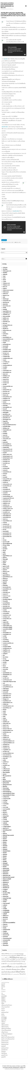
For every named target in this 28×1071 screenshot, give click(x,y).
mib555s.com (6, 505)
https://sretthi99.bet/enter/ (9, 424)
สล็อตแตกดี (5, 884)
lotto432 (5, 473)
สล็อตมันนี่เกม (6, 865)
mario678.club (6, 494)
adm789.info (6, 302)
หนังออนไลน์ (5, 896)
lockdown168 (6, 468)
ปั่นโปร (3, 1008)
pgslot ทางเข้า (6, 566)
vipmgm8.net (6, 744)
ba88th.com (6, 318)
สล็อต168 (5, 837)
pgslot (3, 985)
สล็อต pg (5, 833)
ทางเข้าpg (5, 800)
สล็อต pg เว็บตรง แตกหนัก (8, 835)
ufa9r (4, 716)
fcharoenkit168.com (8, 386)
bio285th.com (6, 340)
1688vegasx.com (7, 271)
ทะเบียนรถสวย (6, 796)
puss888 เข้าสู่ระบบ (7, 599)
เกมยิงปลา (5, 905)
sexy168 (5, 637)
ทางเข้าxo (5, 802)
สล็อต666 (5, 845)
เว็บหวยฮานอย (6, 934)
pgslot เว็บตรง (6, 568)
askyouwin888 (6, 316)
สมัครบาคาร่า (6, 828)
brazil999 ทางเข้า (7, 349)
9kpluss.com (6, 295)
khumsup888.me (7, 443)
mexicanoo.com (7, 499)
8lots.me (5, 286)
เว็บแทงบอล (5, 936)
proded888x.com (7, 589)
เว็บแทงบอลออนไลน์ (7, 938)
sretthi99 (5, 676)
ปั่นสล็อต (5, 810)
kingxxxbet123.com (7, 449)
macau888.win (6, 489)
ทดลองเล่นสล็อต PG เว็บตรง (9, 793)
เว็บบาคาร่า (5, 926)
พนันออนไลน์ (6, 816)
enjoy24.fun (6, 379)
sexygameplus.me (7, 648)
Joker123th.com (7, 438)
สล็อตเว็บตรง (5, 872)
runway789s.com (7, 618)
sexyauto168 (6, 641)
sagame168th (6, 623)
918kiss (3, 997)
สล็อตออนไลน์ (6, 868)
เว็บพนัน (4, 927)
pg (2, 988)
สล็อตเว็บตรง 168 (6, 875)
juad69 (4, 440)
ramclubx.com (6, 604)
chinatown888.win (7, 365)
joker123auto (6, 437)
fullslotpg (5, 405)
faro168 (5, 384)
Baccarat (5, 323)
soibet (4, 671)
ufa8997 (5, 714)
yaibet (4, 760)
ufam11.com (6, 725)
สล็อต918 (5, 854)
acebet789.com (7, 300)
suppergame (6, 688)
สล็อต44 (5, 838)
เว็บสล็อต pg (5, 933)
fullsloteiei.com (6, 403)
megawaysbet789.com (8, 498)
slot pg (4, 658)
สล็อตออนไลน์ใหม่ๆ (6, 1028)
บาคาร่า (4, 805)
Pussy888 (5, 601)
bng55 (4, 342)
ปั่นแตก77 (5, 812)
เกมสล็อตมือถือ (6, 910)
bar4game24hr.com (7, 325)
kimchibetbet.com (7, 445)
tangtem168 (6, 690)
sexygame (5, 644)
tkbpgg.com (6, 699)
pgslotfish (5, 580)
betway (4, 335)
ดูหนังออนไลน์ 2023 (7, 784)
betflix (4, 332)
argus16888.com (7, 311)
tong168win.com (7, 700)
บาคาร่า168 (5, 807)
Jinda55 (5, 431)
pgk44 (4, 562)
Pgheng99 (5, 559)
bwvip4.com (6, 353)
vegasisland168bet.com (8, 740)
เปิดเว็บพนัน (5, 917)
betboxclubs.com (7, 330)
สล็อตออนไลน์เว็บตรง (6, 1005)
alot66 (4, 307)
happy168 (5, 421)
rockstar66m (6, 613)
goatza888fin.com (7, 416)
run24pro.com (6, 616)
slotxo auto (5, 667)
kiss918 (5, 452)
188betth (5, 274)
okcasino (3, 958)
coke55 (4, 368)
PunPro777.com (6, 596)
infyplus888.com (7, 430)
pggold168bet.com (7, 555)
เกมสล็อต (5, 908)
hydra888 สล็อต (6, 426)
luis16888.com (6, 480)
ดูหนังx (4, 779)
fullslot (4, 402)
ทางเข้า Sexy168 (6, 798)
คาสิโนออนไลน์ (6, 770)
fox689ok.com (6, 398)
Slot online (4, 1035)
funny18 (5, 409)
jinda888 (5, 433)
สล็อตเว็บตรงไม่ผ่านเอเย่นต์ (8, 877)
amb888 (5, 309)
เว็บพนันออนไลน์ (6, 929)
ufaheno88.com (7, 723)
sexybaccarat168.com (8, 643)
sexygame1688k (7, 646)
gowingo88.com (7, 419)
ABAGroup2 (6, 298)
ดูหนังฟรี (3, 1046)
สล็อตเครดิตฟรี (6, 870)
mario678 (5, 492)
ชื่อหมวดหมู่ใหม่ (6, 772)
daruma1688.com (7, 372)
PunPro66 (5, 590)
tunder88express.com (8, 706)
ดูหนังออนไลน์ (6, 782)
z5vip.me (5, 763)
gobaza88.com (6, 417)
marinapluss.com (7, 491)
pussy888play (6, 603)
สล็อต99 (5, 856)
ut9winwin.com (6, 739)
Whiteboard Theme (19, 1068)
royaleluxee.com (7, 615)
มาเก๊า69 (5, 819)
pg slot (3, 984)
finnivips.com (6, 391)
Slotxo (4, 665)
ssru (4, 683)
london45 (5, 470)
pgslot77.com (6, 571)
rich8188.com (6, 611)
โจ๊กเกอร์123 (5, 945)
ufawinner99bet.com (8, 730)
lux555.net (5, 482)
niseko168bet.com (7, 520)
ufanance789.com (7, 728)
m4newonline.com (7, 484)
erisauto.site (6, 381)
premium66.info (7, 587)
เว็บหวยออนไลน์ (5, 1007)
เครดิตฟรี (5, 913)
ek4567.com (6, 377)
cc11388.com (6, 361)
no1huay (5, 522)
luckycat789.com (7, 478)
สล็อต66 (5, 844)
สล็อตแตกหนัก (6, 886)
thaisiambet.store (7, 693)
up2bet (4, 733)
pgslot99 (5, 573)
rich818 (5, 609)
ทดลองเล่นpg (6, 788)
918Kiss (5, 288)
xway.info (5, 758)
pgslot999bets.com (7, 576)
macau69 (5, 487)
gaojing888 (5, 412)
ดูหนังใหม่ (5, 786)
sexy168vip (5, 639)
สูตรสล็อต (5, 891)
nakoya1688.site (7, 515)
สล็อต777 (5, 847)
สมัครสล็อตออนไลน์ (7, 830)
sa (2, 993)
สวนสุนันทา (5, 889)
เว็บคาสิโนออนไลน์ (6, 1030)
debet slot (5, 374)
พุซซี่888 (5, 817)
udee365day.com (7, 707)
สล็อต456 (5, 840)
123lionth (5, 267)
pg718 (4, 550)
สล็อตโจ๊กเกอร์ (6, 887)
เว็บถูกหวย (5, 924)
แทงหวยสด (5, 941)
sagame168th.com (7, 625)
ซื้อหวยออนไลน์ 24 (7, 775)
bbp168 (5, 58)
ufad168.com (6, 721)
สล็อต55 (4, 842)
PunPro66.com (6, 592)
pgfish (4, 554)
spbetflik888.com (7, 672)
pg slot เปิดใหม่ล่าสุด (7, 543)
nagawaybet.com (7, 513)
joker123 (3, 1001)
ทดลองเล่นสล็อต (6, 789)
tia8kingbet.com (7, 695)
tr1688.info (5, 704)
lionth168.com (6, 461)
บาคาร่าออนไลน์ (6, 809)
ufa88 (4, 713)
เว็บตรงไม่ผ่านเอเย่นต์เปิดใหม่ (9, 922)
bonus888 (5, 347)
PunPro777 (5, 594)
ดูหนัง (4, 777)
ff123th (4, 388)
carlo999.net (6, 354)
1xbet (4, 276)
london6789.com (7, 471)
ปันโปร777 (5, 814)
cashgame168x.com (7, 358)
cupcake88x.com (7, 370)
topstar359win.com (7, 702)
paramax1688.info (7, 536)
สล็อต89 (5, 852)
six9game (5, 653)
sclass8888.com (7, 634)
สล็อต (4, 831)
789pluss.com (6, 283)
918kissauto (6, 291)
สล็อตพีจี (5, 861)
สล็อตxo (4, 859)
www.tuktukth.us (7, 754)
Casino (4, 360)
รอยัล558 (5, 823)
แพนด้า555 (5, 943)
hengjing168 (6, 423)
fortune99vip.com (7, 396)
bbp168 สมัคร (5, 126)
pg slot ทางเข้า (6, 541)
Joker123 (5, 435)
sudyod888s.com (7, 685)
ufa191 (4, 711)
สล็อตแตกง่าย (6, 880)
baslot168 (5, 326)
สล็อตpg (4, 858)
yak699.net (6, 761)
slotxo (3, 994)
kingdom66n (6, 447)
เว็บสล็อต (5, 931)
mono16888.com (7, 510)
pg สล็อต (5, 547)
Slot (4, 655)
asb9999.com (6, 314)
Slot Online (5, 657)
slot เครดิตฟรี (6, 660)
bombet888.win (7, 344)
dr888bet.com (6, 375)
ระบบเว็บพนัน (6, 824)
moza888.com (6, 512)
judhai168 (5, 442)
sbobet (4, 630)
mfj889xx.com (6, 503)
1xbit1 (4, 277)
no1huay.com (6, 524)
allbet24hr (5, 304)
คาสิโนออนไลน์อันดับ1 (6, 1034)
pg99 (4, 552)
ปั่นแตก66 (24, 963)
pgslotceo (5, 578)
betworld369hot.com (8, 339)
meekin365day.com (8, 496)
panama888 (6, 531)
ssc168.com (6, 678)
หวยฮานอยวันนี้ (6, 903)
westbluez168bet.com (8, 753)
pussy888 (4, 996)
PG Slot (4, 540)
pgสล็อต (4, 583)
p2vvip (4, 529)
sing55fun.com (6, 650)
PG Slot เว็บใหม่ (6, 545)
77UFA (4, 281)
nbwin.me (5, 519)
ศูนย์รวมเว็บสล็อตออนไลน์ (7, 1037)
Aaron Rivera (5, 242)
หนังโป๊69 (5, 899)
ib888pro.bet (6, 428)
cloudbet (5, 367)
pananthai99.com (7, 533)
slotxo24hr (5, 669)
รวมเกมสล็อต (6, 821)
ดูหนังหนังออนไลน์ (7, 781)
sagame (5, 620)
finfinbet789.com (7, 389)
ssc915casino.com (7, 679)
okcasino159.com (7, 526)
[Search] (26, 252)
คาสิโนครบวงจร (6, 768)
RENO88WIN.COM (7, 608)
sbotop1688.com (7, 632)
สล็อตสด (4, 866)
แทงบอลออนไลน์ (6, 940)
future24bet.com (7, 410)
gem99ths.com (6, 414)
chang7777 (5, 363)
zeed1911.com (6, 765)
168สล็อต (5, 272)
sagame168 (5, 622)
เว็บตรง (4, 920)
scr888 (4, 636)
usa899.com (6, 735)
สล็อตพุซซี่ (5, 863)
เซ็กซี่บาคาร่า (6, 915)
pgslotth (5, 582)
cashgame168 (6, 356)
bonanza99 (5, 346)
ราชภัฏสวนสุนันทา (7, 826)
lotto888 (5, 477)
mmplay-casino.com (8, 508)
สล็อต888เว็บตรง (6, 851)
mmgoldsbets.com (7, 506)
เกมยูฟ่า (4, 906)
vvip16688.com (7, 749)
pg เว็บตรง (5, 548)
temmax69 (5, 692)
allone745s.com (7, 305)
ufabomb (5, 720)
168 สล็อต (5, 269)
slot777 (4, 664)
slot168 (4, 662)
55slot (4, 279)
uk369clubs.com (7, 732)
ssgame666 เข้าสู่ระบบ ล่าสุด (9, 681)
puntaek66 (5, 597)
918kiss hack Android (8, 290)
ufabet (4, 718)
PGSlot (4, 564)
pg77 (8, 958)
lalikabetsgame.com (8, 456)
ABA (4, 297)
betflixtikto (5, 333)
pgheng (4, 557)
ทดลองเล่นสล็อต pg (7, 791)
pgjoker (5, 561)
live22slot (5, 466)
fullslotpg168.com (7, 407)
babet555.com (6, 321)
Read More (4, 240)
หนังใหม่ (4, 901)
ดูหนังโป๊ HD (4, 1049)
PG (3, 538)
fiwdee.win (5, 395)
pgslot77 (5, 569)
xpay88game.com (7, 756)
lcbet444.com (6, 459)
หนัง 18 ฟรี (5, 894)
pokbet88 (5, 585)
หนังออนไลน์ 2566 (7, 898)
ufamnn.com (6, 727)
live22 (4, 464)
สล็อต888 (5, 849)
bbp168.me (4, 17)
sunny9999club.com (8, 686)
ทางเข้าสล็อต (5, 803)
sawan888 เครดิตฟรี (7, 627)
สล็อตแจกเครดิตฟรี (7, 879)
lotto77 (4, 475)
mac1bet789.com (7, 485)
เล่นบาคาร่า (5, 919)
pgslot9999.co (6, 575)
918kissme (5, 293)
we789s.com (6, 751)
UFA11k (4, 709)
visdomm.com (6, 747)
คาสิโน (4, 767)
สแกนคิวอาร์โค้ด (6, 893)
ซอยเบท (4, 774)
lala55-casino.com (7, 454)
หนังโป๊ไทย (4, 1053)
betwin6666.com (7, 337)
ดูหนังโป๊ (3, 1051)
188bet (3, 953)
